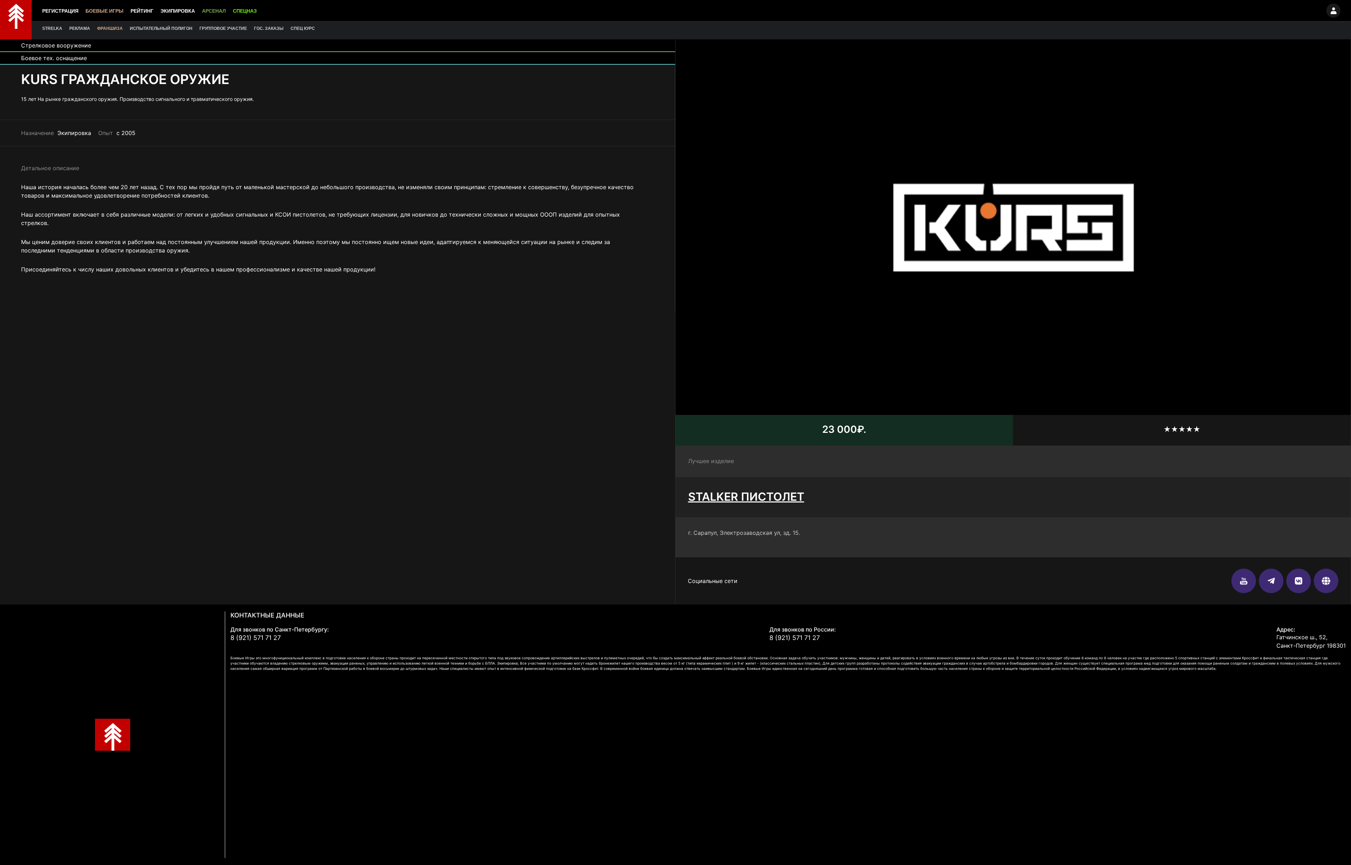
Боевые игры (104, 11)
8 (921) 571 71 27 (255, 637)
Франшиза (110, 28)
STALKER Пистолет (746, 497)
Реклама (79, 28)
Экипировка (177, 11)
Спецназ (245, 11)
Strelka (52, 28)
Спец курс (303, 28)
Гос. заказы (269, 28)
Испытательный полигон (161, 28)
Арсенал (214, 11)
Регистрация (60, 11)
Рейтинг (142, 11)
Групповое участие (223, 28)
